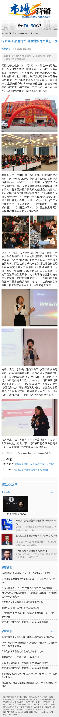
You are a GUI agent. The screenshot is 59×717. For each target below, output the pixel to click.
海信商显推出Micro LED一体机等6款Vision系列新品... (28, 587)
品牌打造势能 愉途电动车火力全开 (31, 469)
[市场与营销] (29, 10)
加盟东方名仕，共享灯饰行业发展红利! (20, 608)
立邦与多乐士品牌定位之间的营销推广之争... (23, 602)
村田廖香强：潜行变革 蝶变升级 (31, 550)
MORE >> (54, 492)
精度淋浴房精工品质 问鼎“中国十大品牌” (34, 464)
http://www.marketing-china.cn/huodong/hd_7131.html (35, 453)
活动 (26, 33)
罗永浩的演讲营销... (16, 514)
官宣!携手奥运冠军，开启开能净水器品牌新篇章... (26, 622)
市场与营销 (17, 33)
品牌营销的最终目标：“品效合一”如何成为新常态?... (27, 573)
